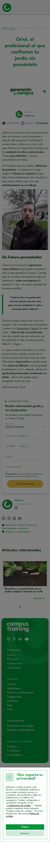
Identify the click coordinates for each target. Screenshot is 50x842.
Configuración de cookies (19, 806)
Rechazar (25, 833)
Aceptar (25, 827)
